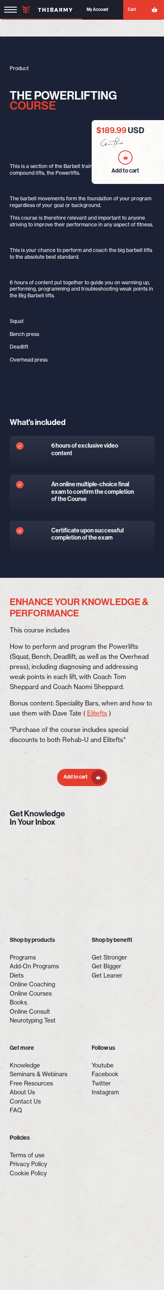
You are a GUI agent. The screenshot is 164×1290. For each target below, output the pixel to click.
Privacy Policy (28, 1164)
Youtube (103, 1065)
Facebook (105, 1074)
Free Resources (31, 1083)
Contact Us (25, 1101)
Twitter (101, 1083)
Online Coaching (32, 984)
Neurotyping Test (33, 1020)
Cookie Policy (28, 1173)
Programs (23, 957)
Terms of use (27, 1155)
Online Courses (31, 993)
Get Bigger (106, 966)
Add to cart (75, 776)
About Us (22, 1092)
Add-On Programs (34, 966)
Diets (17, 975)
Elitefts (97, 713)
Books (18, 1002)
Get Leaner (107, 975)
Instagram (105, 1092)
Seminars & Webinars (38, 1074)
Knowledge (25, 1065)
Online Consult (30, 1011)
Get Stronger (109, 957)
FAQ (16, 1110)
